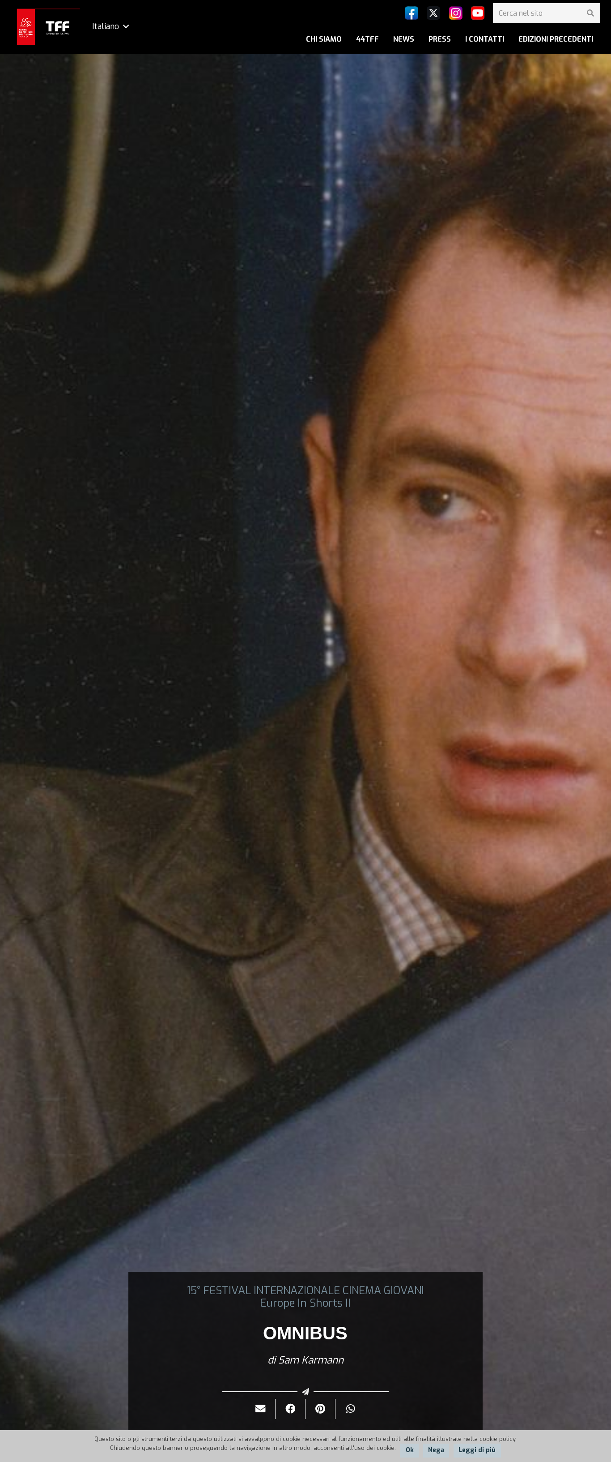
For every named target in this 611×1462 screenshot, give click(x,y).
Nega (436, 1450)
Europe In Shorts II (305, 1303)
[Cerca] (590, 13)
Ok (410, 1450)
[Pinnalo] (320, 1409)
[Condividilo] (291, 1409)
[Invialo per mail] (261, 1409)
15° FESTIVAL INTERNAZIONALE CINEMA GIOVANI (305, 1290)
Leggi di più (477, 1450)
